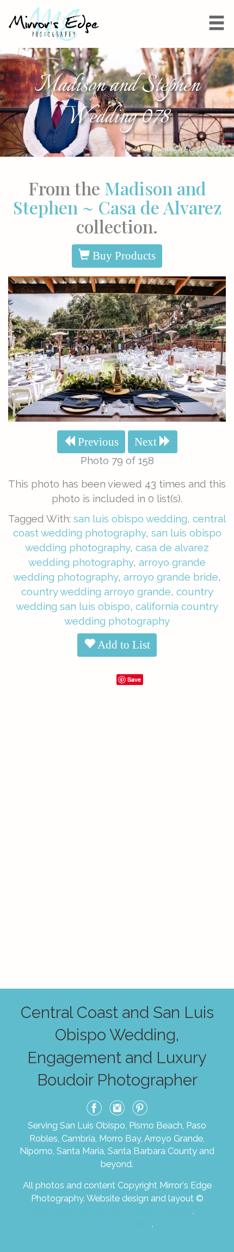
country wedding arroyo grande (96, 591)
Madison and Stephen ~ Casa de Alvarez (117, 197)
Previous (97, 441)
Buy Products (123, 255)
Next (146, 441)
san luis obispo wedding (130, 519)
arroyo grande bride (171, 577)
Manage (219, 5)
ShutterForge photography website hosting (106, 1210)
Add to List (122, 644)
